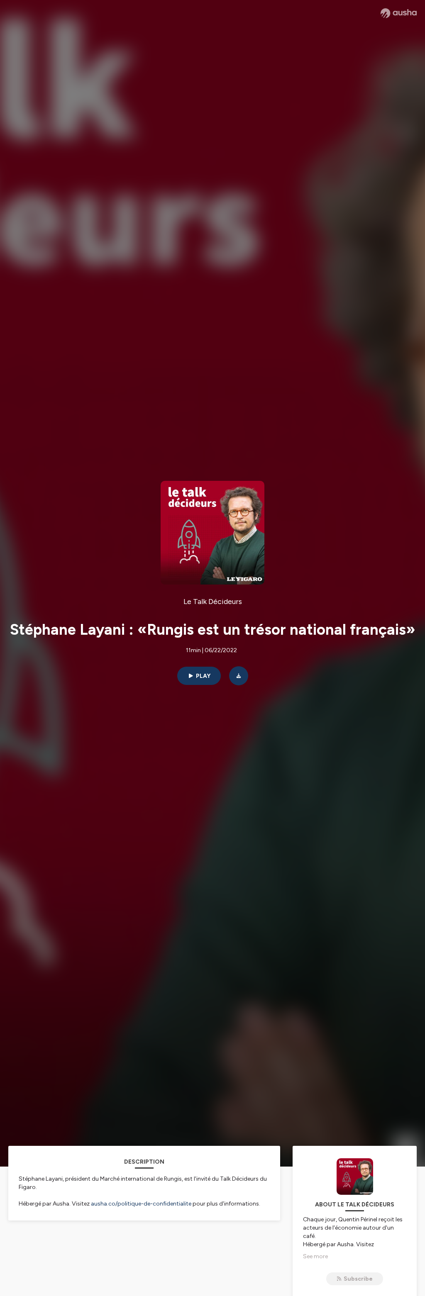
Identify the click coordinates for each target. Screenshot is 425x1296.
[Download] (238, 675)
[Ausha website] (399, 13)
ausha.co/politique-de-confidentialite (141, 1203)
